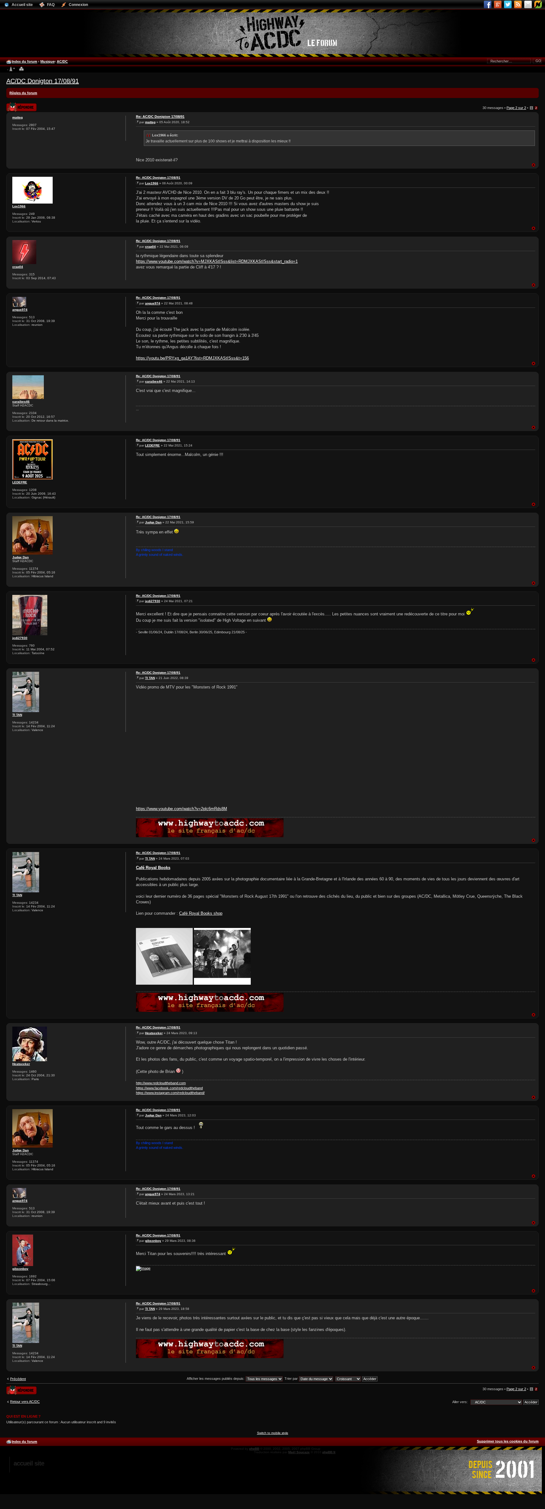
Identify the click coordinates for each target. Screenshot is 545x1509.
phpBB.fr (329, 1452)
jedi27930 (19, 638)
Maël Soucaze (299, 1452)
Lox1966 (19, 206)
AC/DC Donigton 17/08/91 (42, 81)
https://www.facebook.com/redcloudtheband (169, 1088)
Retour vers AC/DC (25, 1401)
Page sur (516, 108)
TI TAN (17, 715)
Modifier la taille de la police (10, 69)
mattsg (17, 117)
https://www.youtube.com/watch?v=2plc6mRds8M (181, 808)
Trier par (291, 1378)
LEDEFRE (19, 482)
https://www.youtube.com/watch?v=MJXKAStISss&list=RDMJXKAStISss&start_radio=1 (217, 261)
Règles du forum (23, 93)
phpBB (254, 1448)
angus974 (19, 309)
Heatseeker (21, 1064)
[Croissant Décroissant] (356, 1378)
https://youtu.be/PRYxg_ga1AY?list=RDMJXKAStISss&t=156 (192, 358)
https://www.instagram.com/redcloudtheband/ (170, 1093)
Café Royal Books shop (200, 913)
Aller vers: (460, 1402)
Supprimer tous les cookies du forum (508, 1441)
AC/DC (62, 61)
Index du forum (24, 61)
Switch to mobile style (272, 1433)
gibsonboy (20, 1268)
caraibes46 (21, 401)
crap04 (17, 266)
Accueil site (29, 1463)
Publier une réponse (14, 105)
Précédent (18, 1379)
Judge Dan (20, 557)
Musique (47, 61)
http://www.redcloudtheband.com (161, 1083)
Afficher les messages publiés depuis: (216, 1378)
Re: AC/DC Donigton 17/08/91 (160, 116)
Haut (533, 165)
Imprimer (21, 69)
